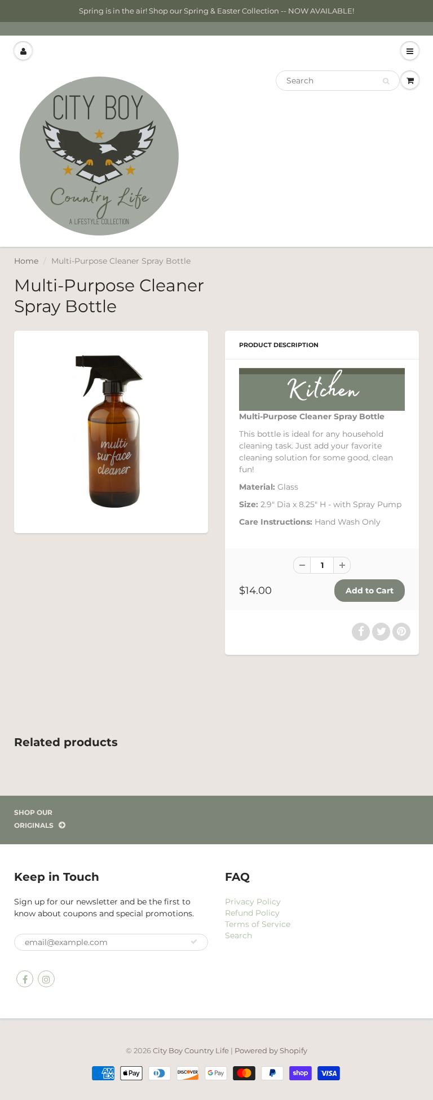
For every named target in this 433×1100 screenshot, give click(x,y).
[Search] (386, 81)
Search (238, 935)
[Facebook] (24, 978)
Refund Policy (252, 913)
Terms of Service (257, 924)
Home (26, 261)
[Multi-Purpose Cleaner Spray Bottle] (111, 430)
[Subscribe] (194, 942)
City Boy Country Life (191, 1050)
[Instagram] (46, 978)
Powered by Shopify (271, 1050)
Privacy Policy (253, 902)
